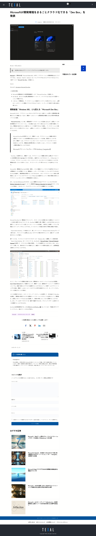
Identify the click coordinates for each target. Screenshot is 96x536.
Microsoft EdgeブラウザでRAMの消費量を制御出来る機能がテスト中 (43, 470)
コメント (14, 381)
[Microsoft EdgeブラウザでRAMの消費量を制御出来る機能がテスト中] (18, 469)
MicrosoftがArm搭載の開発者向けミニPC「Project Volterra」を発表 (42, 336)
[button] (26, 326)
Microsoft (14, 314)
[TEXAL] (14, 4)
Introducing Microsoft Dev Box (23, 87)
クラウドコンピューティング (24, 314)
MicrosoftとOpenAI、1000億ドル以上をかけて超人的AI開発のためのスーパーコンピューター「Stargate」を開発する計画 (43, 454)
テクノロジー (58, 22)
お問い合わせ (31, 522)
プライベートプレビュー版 (34, 307)
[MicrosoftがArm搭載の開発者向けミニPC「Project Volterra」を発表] (52, 334)
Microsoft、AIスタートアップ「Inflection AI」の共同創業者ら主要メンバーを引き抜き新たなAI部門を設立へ (43, 503)
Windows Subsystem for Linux (17, 184)
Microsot (12, 75)
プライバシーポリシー (62, 522)
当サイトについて (40, 522)
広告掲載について (50, 522)
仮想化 (33, 314)
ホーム (11, 65)
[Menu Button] (4, 5)
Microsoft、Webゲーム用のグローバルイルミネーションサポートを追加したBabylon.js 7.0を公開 (43, 437)
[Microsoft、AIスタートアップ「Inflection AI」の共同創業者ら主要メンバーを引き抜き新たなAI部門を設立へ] (18, 502)
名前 (13, 399)
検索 (63, 64)
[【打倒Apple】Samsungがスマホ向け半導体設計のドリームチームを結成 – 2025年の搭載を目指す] (17, 335)
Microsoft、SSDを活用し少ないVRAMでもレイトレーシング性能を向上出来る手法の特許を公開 (43, 486)
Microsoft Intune (44, 241)
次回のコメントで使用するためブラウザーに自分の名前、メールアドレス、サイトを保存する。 (35, 419)
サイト (13, 413)
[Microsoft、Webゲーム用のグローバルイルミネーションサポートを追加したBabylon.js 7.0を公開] (18, 436)
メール (13, 406)
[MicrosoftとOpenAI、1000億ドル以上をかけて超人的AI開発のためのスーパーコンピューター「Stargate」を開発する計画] (18, 452)
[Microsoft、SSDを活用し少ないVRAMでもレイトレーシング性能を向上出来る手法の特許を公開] (18, 485)
